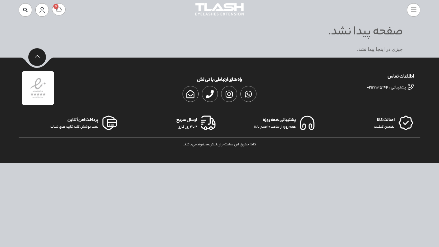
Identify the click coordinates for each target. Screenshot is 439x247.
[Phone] (210, 94)
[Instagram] (229, 94)
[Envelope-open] (191, 94)
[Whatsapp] (248, 94)
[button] (25, 10)
